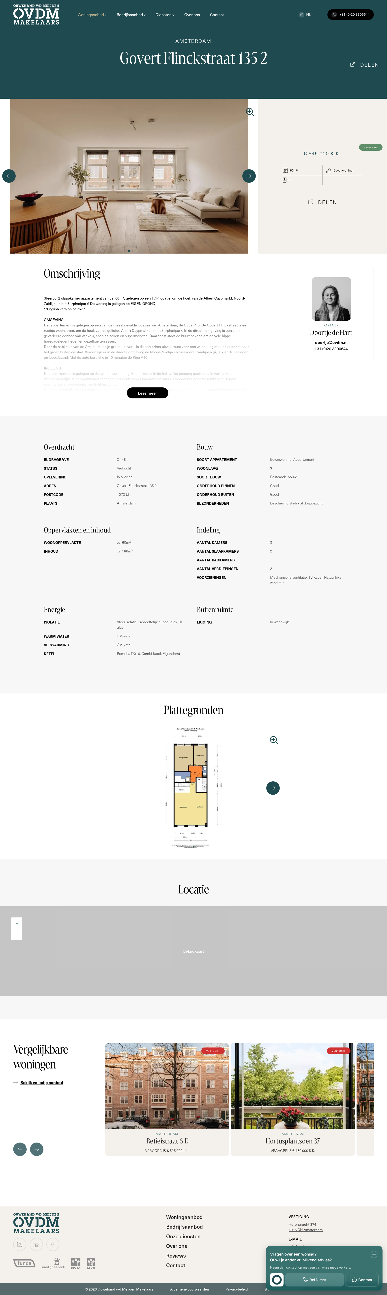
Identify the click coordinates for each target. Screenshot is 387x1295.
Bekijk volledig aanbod (41, 1082)
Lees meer (147, 393)
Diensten (163, 14)
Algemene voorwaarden (189, 1289)
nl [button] (308, 14)
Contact (217, 14)
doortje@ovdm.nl (331, 342)
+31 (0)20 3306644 (331, 348)
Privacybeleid (237, 1289)
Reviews (176, 1255)
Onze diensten (183, 1236)
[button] (129, 251)
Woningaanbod (91, 14)
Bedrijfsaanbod (130, 14)
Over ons (192, 14)
